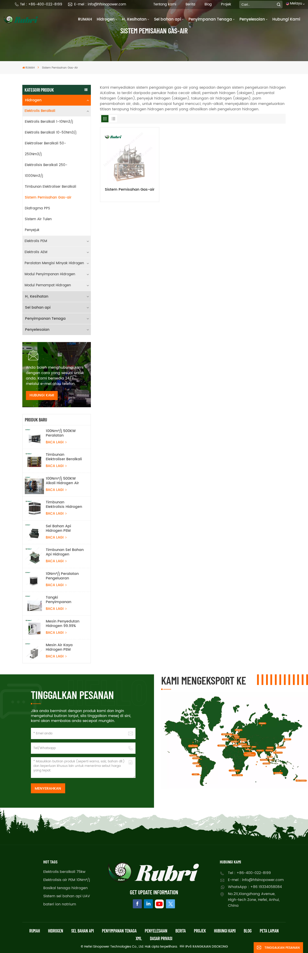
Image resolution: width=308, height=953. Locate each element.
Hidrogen (106, 19)
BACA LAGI (55, 442)
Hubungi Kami (286, 19)
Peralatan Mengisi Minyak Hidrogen (54, 263)
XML (139, 938)
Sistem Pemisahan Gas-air (48, 197)
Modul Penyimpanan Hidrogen (50, 274)
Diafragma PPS (37, 208)
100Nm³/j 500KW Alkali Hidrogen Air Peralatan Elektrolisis (64, 480)
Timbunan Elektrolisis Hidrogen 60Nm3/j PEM (64, 504)
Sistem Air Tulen (38, 219)
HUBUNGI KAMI (42, 395)
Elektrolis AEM (36, 252)
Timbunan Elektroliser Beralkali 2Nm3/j (64, 456)
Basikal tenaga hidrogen (65, 888)
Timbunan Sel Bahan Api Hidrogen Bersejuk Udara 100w (65, 552)
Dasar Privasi (161, 938)
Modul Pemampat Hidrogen (48, 285)
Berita (190, 4)
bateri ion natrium (59, 904)
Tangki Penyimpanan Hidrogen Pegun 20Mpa (60, 599)
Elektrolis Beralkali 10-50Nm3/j (50, 132)
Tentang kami (164, 4)
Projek (226, 4)
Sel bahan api (167, 19)
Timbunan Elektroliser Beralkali (50, 187)
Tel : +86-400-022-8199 (41, 4)
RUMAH (85, 19)
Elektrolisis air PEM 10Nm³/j (66, 880)
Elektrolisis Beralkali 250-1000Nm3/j (46, 170)
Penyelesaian (252, 19)
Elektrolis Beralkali (40, 111)
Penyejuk (32, 230)
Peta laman (269, 930)
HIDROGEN (55, 930)
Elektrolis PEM (36, 241)
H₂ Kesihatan (134, 19)
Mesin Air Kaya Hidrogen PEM (59, 647)
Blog (208, 4)
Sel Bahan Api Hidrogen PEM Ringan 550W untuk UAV (63, 528)
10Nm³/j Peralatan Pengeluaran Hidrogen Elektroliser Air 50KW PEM (64, 576)
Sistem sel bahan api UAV (66, 896)
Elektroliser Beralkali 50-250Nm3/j (45, 149)
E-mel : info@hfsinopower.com (100, 4)
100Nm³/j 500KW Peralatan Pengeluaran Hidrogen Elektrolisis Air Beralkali (64, 433)
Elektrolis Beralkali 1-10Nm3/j (49, 122)
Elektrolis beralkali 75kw (64, 872)
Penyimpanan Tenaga (210, 19)
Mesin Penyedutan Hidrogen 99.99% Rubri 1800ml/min (62, 623)
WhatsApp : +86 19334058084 (255, 887)
